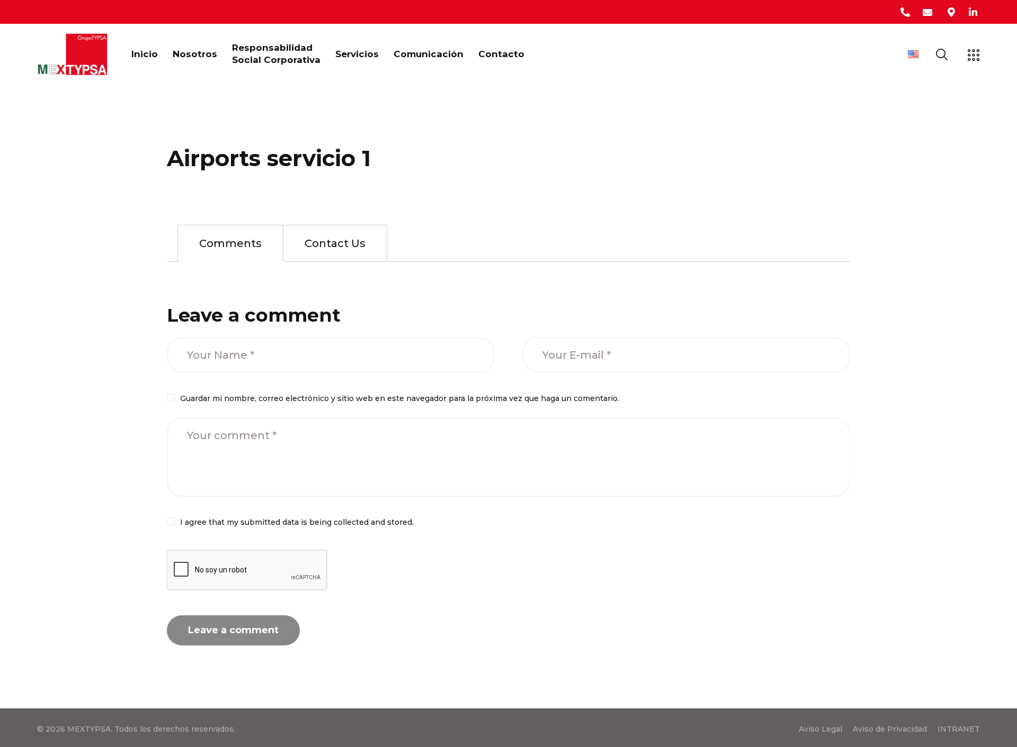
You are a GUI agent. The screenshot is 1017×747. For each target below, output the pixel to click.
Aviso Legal (820, 729)
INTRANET (959, 729)
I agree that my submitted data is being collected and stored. (297, 522)
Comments (230, 243)
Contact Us (335, 243)
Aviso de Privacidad (890, 729)
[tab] (230, 243)
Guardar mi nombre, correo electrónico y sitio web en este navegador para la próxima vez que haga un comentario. (399, 398)
